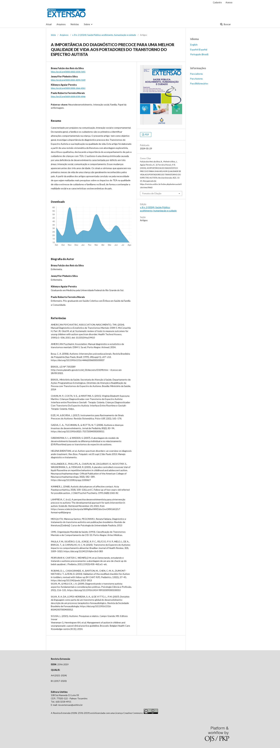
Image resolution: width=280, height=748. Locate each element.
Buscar (227, 24)
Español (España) (198, 49)
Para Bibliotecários (199, 83)
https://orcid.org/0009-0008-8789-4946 (68, 96)
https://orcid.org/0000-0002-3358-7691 (68, 71)
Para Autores (196, 78)
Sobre (87, 24)
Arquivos (61, 24)
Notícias (75, 24)
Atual (49, 24)
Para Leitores (196, 74)
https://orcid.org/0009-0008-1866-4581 (68, 88)
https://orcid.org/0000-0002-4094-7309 (68, 80)
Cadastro (217, 2)
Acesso (229, 2)
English (194, 44)
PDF (147, 134)
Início (53, 35)
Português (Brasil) (199, 54)
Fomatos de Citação (151, 193)
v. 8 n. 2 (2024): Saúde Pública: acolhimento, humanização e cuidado (104, 35)
